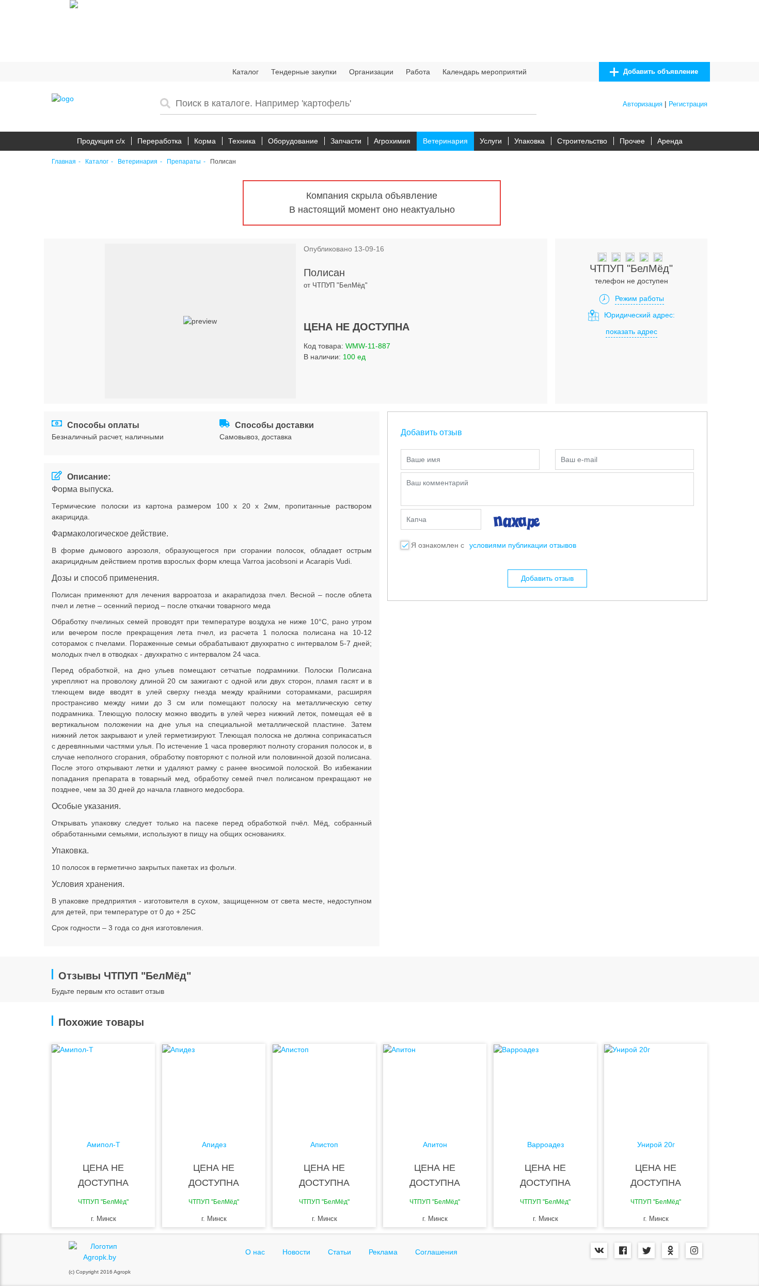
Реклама (383, 1252)
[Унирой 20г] (655, 1085)
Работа (418, 72)
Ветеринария (445, 141)
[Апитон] (434, 1085)
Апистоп (324, 1145)
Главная (64, 161)
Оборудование (293, 141)
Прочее (632, 141)
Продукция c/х (101, 141)
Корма (205, 141)
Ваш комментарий (437, 483)
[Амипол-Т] (103, 1085)
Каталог (245, 72)
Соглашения (436, 1252)
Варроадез (545, 1145)
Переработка (159, 141)
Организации (371, 72)
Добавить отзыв (547, 578)
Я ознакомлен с (437, 545)
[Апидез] (213, 1085)
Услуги (491, 141)
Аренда (670, 141)
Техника (242, 141)
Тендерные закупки (304, 72)
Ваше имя (423, 459)
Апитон (435, 1145)
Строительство (582, 141)
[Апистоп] (324, 1085)
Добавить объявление (659, 71)
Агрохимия (392, 141)
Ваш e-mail (579, 459)
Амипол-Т (103, 1145)
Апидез (214, 1145)
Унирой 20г (656, 1145)
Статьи (339, 1252)
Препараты (184, 161)
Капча (416, 519)
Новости (296, 1252)
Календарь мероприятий (484, 72)
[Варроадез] (545, 1085)
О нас (255, 1252)
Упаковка (529, 141)
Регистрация (688, 104)
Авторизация (642, 104)
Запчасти (345, 141)
